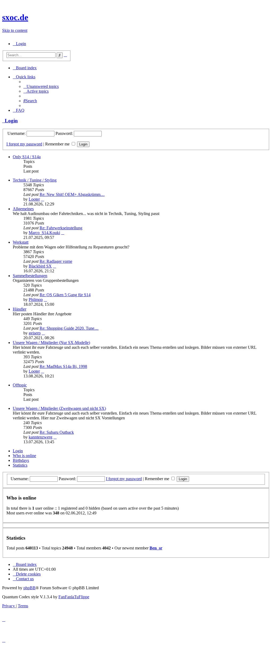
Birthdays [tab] (21, 460)
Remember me (58, 144)
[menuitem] (19, 43)
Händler (19, 309)
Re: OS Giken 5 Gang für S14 (65, 295)
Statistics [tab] (20, 465)
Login (10, 120)
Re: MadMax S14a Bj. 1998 (63, 366)
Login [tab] (18, 451)
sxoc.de (15, 17)
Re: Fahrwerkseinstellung (61, 228)
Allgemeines (23, 209)
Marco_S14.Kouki (44, 232)
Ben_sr (156, 548)
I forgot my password (24, 144)
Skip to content (14, 30)
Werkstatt (20, 242)
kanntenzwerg (40, 437)
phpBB (29, 588)
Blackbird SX (40, 266)
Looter (34, 199)
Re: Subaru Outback (57, 432)
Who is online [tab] (24, 455)
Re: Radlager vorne (56, 261)
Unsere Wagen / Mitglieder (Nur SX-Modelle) (51, 342)
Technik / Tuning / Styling (35, 180)
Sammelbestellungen (30, 275)
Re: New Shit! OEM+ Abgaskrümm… (72, 194)
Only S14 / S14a (27, 156)
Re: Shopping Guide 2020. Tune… (69, 328)
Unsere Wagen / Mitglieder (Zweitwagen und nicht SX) (59, 408)
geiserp (35, 333)
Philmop (36, 299)
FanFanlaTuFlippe (73, 597)
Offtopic (20, 385)
